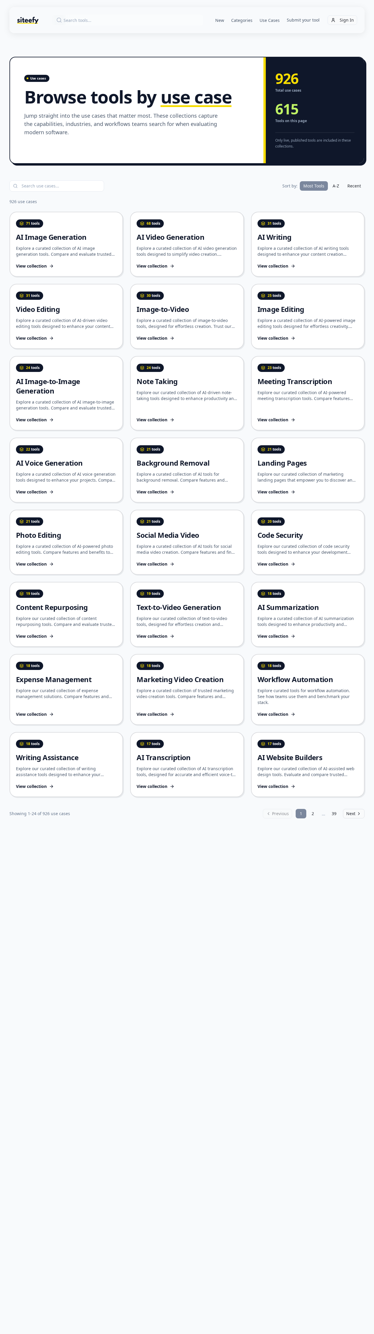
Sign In (347, 20)
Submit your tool (303, 20)
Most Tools (313, 186)
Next (350, 813)
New (219, 20)
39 (334, 813)
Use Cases (270, 20)
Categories (241, 20)
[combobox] (127, 20)
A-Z (336, 186)
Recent (354, 186)
